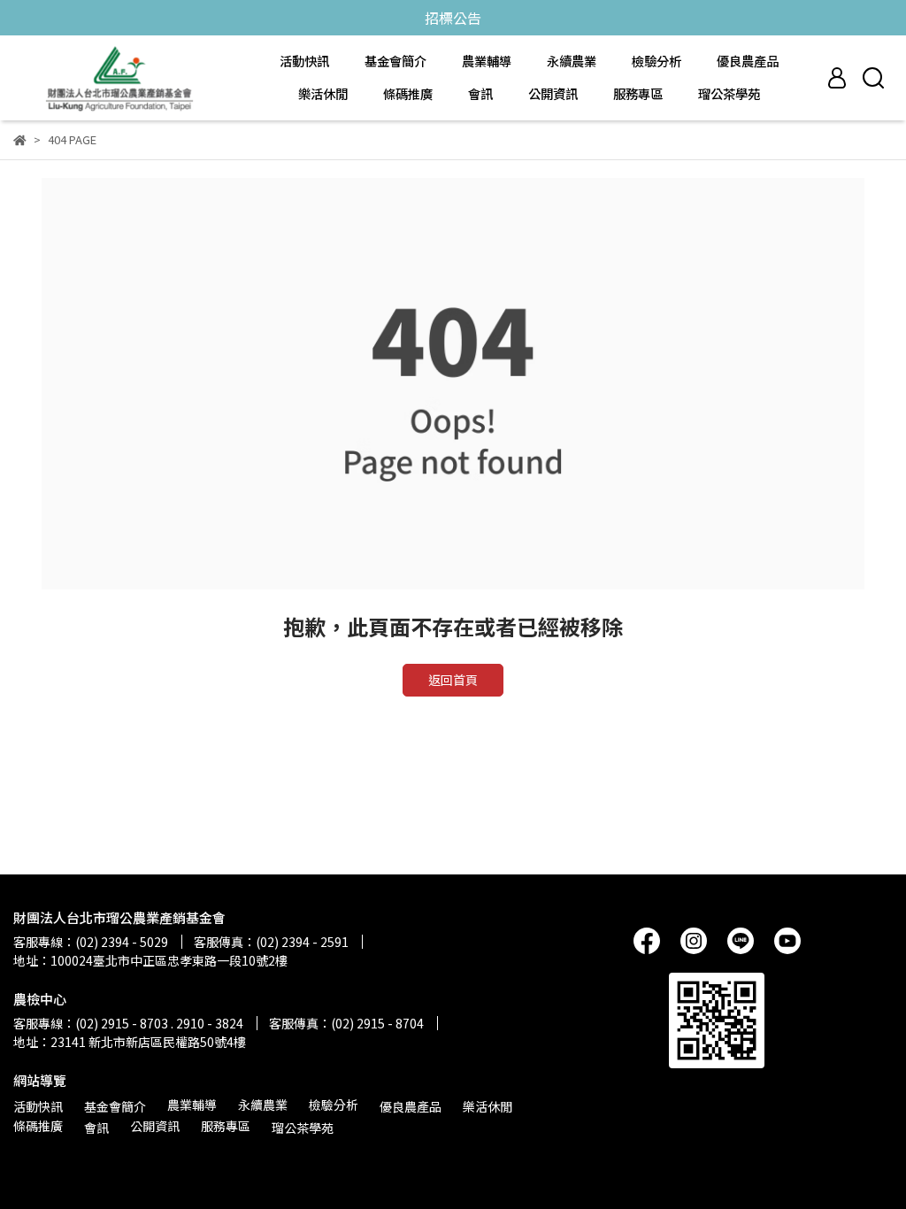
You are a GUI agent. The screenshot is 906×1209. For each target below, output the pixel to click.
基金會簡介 (395, 61)
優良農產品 (748, 61)
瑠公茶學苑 (729, 94)
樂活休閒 (323, 94)
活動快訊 (304, 61)
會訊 (480, 94)
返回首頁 (453, 680)
